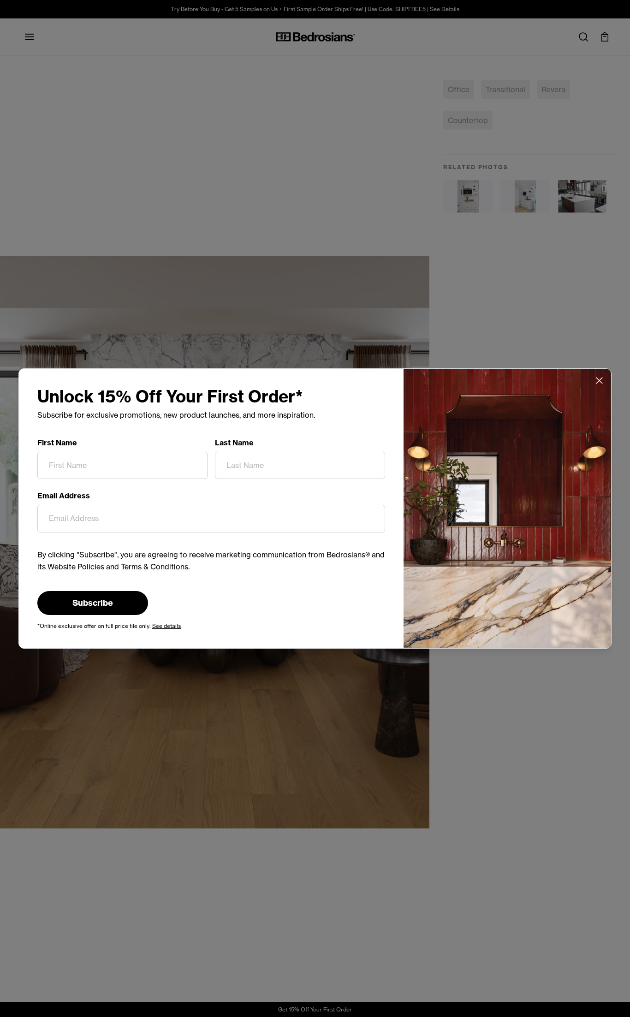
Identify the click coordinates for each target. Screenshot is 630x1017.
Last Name (234, 442)
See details (166, 625)
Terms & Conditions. (155, 566)
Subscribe (92, 602)
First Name (57, 442)
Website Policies (76, 566)
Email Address (63, 495)
